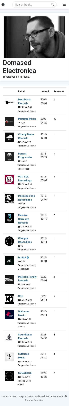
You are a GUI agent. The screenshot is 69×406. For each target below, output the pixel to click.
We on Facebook (54, 396)
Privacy (13, 396)
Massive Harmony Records (23, 219)
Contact (29, 396)
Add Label (39, 396)
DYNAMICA (25, 373)
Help (21, 396)
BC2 (20, 296)
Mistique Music (27, 118)
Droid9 (22, 257)
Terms (5, 396)
